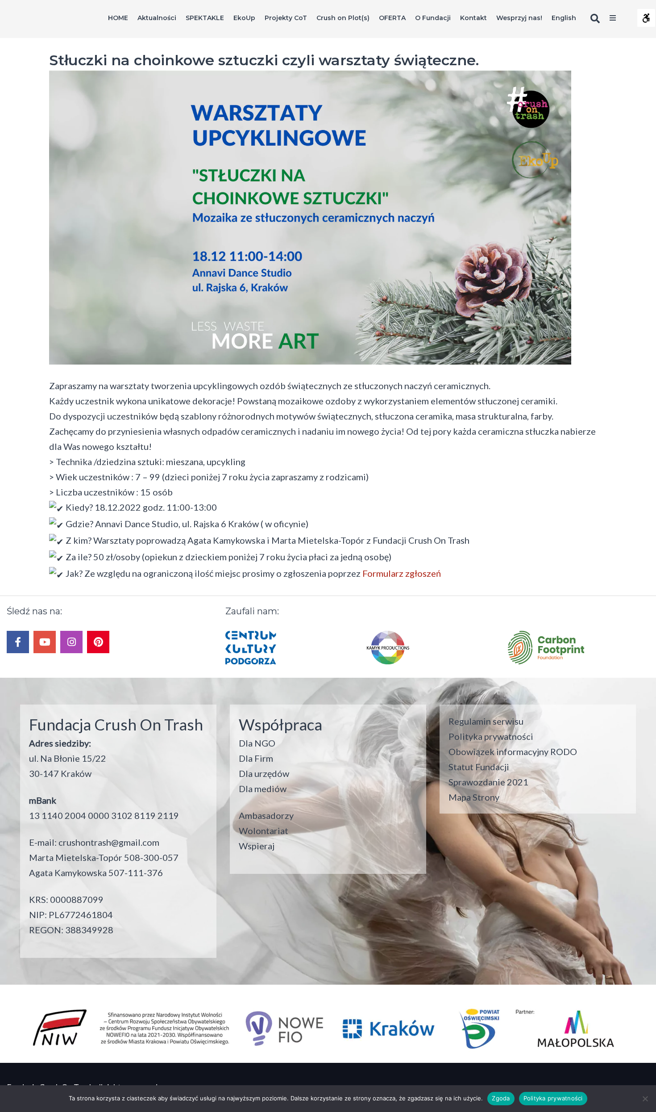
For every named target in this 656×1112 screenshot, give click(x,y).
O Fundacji (433, 18)
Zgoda (501, 1098)
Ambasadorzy (266, 815)
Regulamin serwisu (485, 721)
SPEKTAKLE (205, 18)
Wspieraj (256, 845)
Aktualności (156, 18)
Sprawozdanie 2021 (488, 781)
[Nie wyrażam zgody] (644, 1098)
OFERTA (392, 18)
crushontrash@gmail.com (108, 842)
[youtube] (44, 642)
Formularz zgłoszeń (401, 573)
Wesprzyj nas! (519, 18)
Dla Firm (256, 758)
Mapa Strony (473, 797)
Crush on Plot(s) (343, 18)
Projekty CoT (286, 18)
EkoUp (244, 18)
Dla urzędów (264, 773)
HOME (118, 18)
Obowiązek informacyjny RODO (512, 751)
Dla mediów (262, 788)
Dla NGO (257, 743)
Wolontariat (263, 830)
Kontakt (473, 18)
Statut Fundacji (478, 766)
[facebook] (18, 642)
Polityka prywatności (490, 736)
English (564, 18)
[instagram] (71, 642)
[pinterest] (98, 642)
